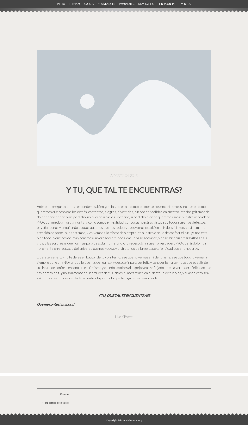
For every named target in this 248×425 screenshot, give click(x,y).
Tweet (128, 316)
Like (118, 316)
